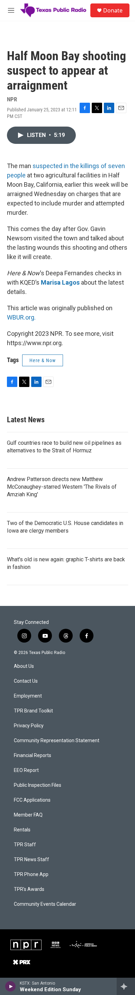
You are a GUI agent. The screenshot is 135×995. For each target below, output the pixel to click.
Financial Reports (32, 755)
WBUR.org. (21, 317)
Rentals (22, 829)
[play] (10, 986)
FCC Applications (32, 800)
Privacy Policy (29, 725)
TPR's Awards (29, 889)
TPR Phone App (31, 874)
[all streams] (126, 986)
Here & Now (42, 360)
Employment (28, 696)
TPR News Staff (31, 859)
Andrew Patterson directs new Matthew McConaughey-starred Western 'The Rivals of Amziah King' (62, 487)
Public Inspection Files (37, 785)
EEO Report (26, 770)
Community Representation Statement (56, 740)
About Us (24, 666)
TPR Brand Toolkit (33, 710)
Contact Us (26, 681)
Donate (113, 10)
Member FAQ (28, 815)
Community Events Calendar (45, 904)
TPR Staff (25, 844)
